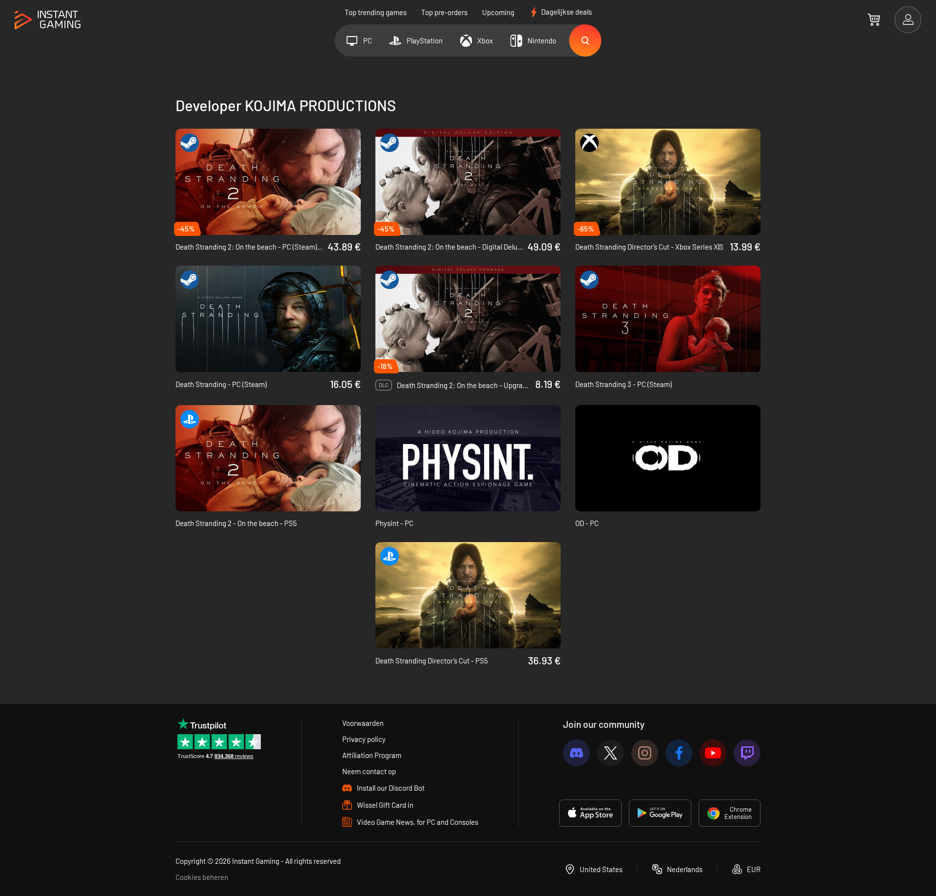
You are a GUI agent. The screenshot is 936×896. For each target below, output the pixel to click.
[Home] (47, 20)
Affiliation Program (371, 755)
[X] (610, 753)
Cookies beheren (202, 877)
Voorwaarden (363, 723)
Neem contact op (369, 771)
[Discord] (576, 753)
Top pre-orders (444, 12)
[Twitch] (747, 753)
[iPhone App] (590, 813)
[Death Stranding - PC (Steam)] (268, 319)
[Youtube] (713, 753)
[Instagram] (644, 753)
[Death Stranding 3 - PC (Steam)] (667, 319)
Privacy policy (364, 739)
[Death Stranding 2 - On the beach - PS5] (268, 458)
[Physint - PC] (468, 458)
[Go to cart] (874, 19)
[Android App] (660, 813)
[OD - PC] (667, 458)
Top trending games (376, 12)
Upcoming (498, 12)
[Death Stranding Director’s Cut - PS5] (468, 595)
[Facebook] (678, 753)
